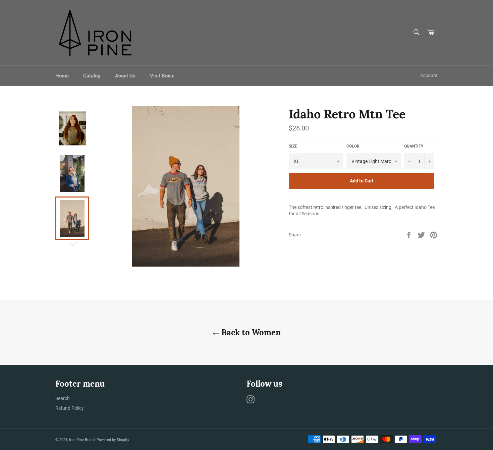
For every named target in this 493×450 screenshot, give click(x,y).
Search (62, 398)
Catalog (92, 76)
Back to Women (250, 332)
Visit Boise (162, 76)
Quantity (413, 146)
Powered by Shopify (113, 440)
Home (62, 76)
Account (429, 75)
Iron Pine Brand (82, 440)
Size (293, 146)
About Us (125, 76)
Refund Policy (69, 408)
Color (353, 146)
